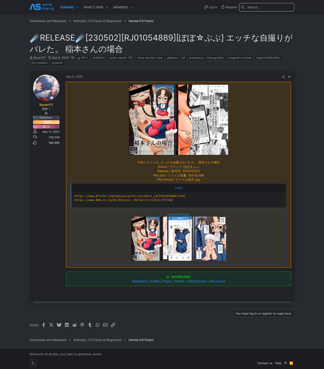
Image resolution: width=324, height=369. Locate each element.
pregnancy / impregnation (207, 57)
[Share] (283, 77)
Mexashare (217, 281)
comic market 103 (121, 57)
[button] (77, 7)
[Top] (285, 363)
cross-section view (150, 57)
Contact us (264, 363)
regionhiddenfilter (268, 57)
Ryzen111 (40, 57)
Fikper (167, 281)
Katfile (155, 281)
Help (278, 363)
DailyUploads (197, 281)
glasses (172, 57)
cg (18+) (82, 57)
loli (183, 57)
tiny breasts (39, 62)
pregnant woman (240, 57)
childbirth (98, 57)
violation (57, 62)
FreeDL (180, 281)
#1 (289, 77)
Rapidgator (140, 281)
